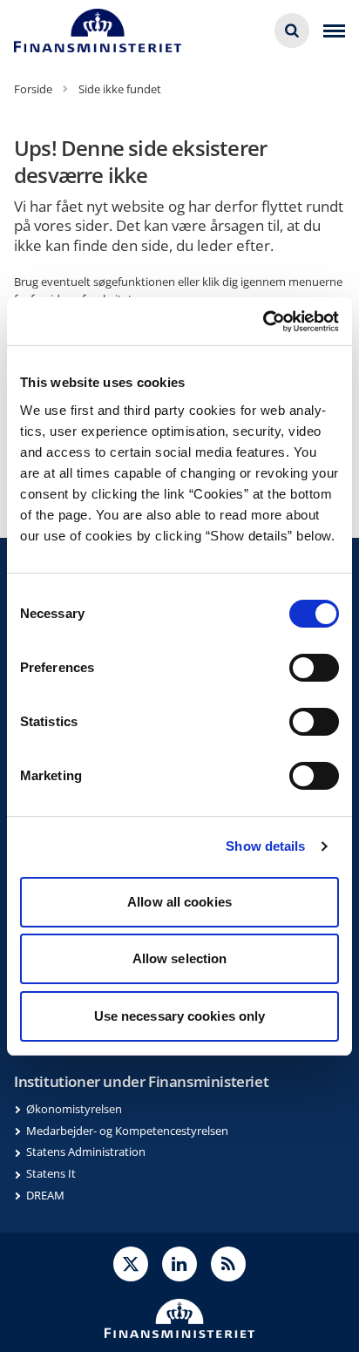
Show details (265, 846)
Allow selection (179, 958)
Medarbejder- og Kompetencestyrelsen (127, 1130)
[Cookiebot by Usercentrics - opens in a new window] (262, 321)
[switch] (314, 668)
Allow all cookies (179, 901)
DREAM (45, 1195)
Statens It (51, 1173)
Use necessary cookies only (180, 1016)
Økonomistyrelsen (74, 1109)
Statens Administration (86, 1151)
